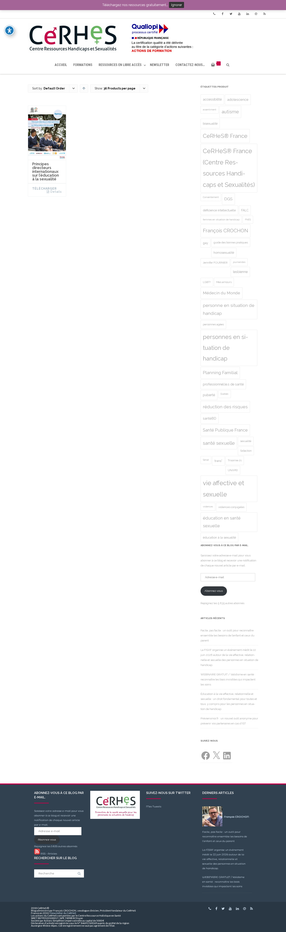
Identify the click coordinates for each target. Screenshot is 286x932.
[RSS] (264, 13)
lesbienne (240, 272)
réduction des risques (225, 406)
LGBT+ (207, 282)
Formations (82, 65)
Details (56, 191)
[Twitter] (231, 13)
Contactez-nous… (190, 65)
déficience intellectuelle (219, 210)
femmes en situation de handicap (221, 219)
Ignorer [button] (176, 5)
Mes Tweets (153, 806)
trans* (218, 461)
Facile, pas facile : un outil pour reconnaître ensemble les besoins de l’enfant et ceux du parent (227, 635)
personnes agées (213, 324)
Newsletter (159, 65)
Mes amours (224, 282)
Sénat (206, 460)
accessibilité (212, 99)
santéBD (209, 418)
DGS (228, 198)
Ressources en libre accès (120, 65)
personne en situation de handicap (228, 309)
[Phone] (214, 13)
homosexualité (224, 252)
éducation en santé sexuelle (222, 522)
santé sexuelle (219, 443)
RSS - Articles (48, 853)
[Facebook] (222, 13)
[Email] (256, 13)
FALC (245, 210)
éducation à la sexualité (219, 537)
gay (205, 243)
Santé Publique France (225, 430)
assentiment (209, 109)
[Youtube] (239, 13)
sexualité (245, 441)
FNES (248, 219)
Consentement (211, 197)
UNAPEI (233, 470)
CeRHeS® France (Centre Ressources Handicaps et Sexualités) (229, 167)
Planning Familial (220, 372)
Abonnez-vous (214, 590)
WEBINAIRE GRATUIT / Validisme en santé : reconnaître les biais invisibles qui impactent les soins (228, 679)
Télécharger (44, 188)
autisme (230, 111)
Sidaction (246, 450)
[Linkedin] (247, 13)
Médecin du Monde (221, 293)
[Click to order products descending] (83, 88)
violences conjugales (231, 507)
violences (208, 506)
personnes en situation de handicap (225, 348)
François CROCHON (225, 231)
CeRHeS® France (225, 136)
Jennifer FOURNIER (215, 262)
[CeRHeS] (143, 37)
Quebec (224, 394)
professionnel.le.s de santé (223, 384)
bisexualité (210, 123)
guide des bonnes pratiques (231, 242)
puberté (209, 395)
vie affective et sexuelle (223, 488)
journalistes (239, 262)
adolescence (238, 99)
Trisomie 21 (235, 460)
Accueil (61, 65)
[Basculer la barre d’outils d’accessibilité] (9, 30)
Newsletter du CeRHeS (63, 913)
